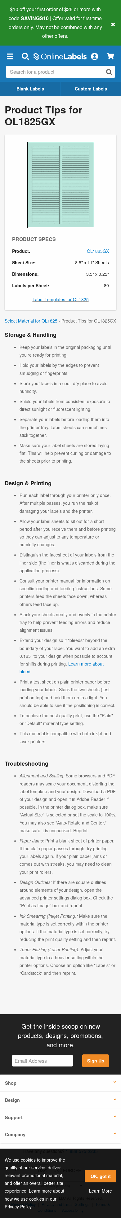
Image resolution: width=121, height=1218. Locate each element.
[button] (9, 56)
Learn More (100, 1191)
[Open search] (109, 72)
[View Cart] (110, 56)
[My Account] (94, 56)
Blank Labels (30, 89)
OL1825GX (98, 251)
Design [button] (12, 1100)
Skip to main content (22, 31)
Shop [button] (10, 1083)
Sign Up (95, 1061)
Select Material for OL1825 (31, 321)
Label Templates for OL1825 (61, 299)
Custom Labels (91, 89)
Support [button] (14, 1117)
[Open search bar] (25, 56)
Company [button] (15, 1134)
